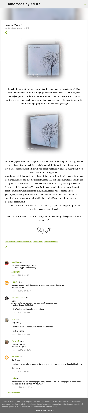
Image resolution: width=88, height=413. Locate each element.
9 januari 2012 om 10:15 (21, 350)
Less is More (38, 242)
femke (13, 319)
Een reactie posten (12, 393)
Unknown (15, 357)
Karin (13, 378)
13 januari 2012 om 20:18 (21, 387)
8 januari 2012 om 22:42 (21, 334)
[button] (6, 32)
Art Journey (10, 242)
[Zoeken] (43, 4)
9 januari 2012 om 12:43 (21, 372)
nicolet (14, 282)
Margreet (15, 341)
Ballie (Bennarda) (18, 297)
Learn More (40, 410)
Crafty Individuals (24, 242)
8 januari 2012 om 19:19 (21, 275)
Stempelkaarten (51, 242)
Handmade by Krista (23, 4)
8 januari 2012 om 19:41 (21, 291)
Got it (51, 410)
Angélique (15, 262)
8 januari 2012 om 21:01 (21, 313)
